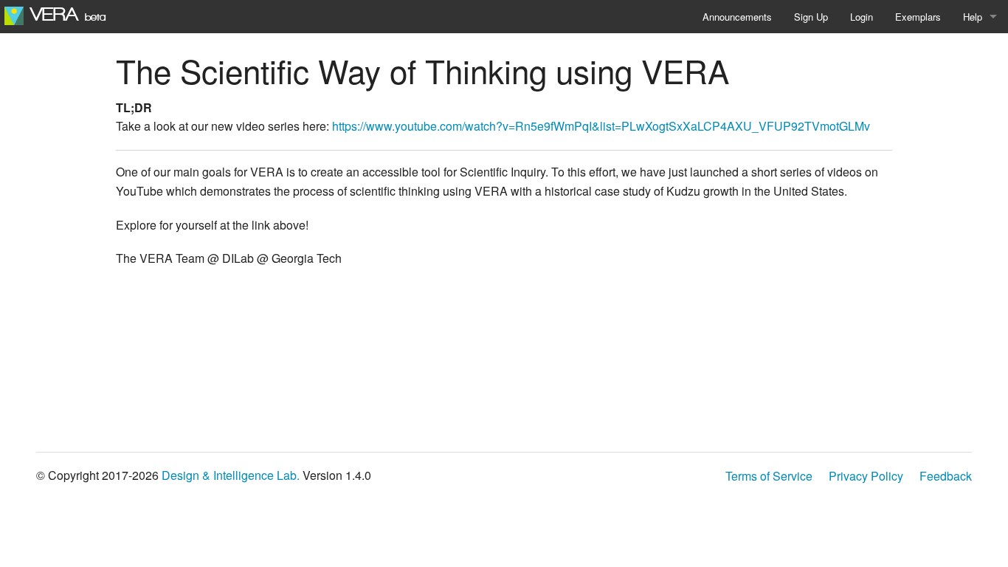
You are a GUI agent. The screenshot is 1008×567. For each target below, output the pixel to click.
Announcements (737, 17)
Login (861, 17)
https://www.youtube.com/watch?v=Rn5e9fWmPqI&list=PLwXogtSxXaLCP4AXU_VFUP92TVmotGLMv (601, 125)
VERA (65, 14)
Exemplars (918, 17)
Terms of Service (768, 475)
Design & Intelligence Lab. (231, 475)
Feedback (945, 475)
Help (972, 17)
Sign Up (811, 17)
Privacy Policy (866, 475)
